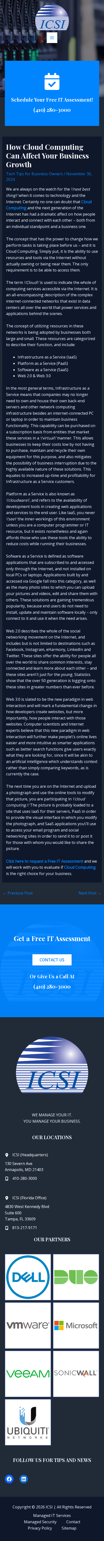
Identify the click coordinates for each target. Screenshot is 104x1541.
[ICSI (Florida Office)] (25, 1198)
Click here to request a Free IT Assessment (44, 861)
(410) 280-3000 (52, 109)
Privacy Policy (40, 1528)
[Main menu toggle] (52, 37)
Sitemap (69, 1528)
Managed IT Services (52, 1515)
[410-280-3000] (21, 1178)
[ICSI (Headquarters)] (26, 1155)
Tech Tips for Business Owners (34, 173)
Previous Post (18, 893)
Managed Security (40, 1521)
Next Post (90, 893)
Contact (73, 1521)
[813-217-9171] (21, 1228)
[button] (52, 959)
